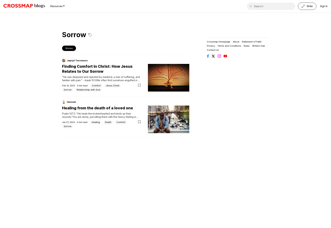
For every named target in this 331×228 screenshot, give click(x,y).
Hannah (71, 102)
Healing (96, 122)
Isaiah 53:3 (90, 80)
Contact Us (213, 50)
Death (108, 122)
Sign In (324, 6)
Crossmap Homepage (218, 41)
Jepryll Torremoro (77, 60)
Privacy (211, 45)
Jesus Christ (112, 85)
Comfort (96, 85)
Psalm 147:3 (68, 113)
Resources (56, 6)
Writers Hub (258, 45)
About (236, 41)
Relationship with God (88, 89)
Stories (69, 48)
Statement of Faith (252, 41)
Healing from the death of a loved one (97, 108)
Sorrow (68, 89)
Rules (247, 45)
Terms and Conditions (229, 45)
